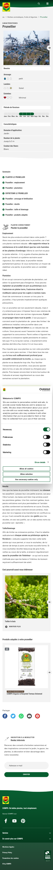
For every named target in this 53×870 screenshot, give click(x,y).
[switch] (46, 437)
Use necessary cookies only (26, 480)
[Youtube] (14, 821)
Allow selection (26, 474)
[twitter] (13, 716)
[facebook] (5, 716)
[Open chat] (48, 855)
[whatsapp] (21, 716)
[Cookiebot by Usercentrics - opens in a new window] (39, 389)
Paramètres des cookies (10, 858)
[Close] (39, 4)
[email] (29, 716)
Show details (40, 462)
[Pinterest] (23, 821)
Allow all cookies (27, 469)
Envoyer (26, 774)
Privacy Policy (7, 853)
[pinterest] (37, 716)
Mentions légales (8, 847)
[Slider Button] (49, 47)
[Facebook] (5, 821)
